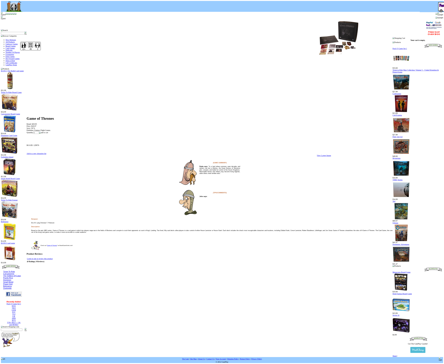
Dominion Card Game (9, 135)
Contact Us (210, 359)
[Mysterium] (401, 176)
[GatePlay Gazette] (418, 350)
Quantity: (30, 132)
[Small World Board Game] (9, 196)
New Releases (11, 40)
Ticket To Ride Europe (9, 200)
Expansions (10, 54)
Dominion (7, 280)
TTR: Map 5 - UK (14, 323)
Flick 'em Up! (398, 137)
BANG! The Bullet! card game (12, 71)
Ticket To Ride (9, 272)
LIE (13, 316)
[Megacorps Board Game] (401, 290)
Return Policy (245, 359)
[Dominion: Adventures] (401, 262)
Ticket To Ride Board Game (11, 92)
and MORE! (13, 325)
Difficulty (9, 50)
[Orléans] (401, 241)
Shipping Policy (233, 359)
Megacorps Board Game (401, 272)
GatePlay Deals (11, 65)
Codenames (397, 94)
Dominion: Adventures (401, 244)
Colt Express (397, 115)
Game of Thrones (52, 245)
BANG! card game (8, 243)
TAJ (13, 314)
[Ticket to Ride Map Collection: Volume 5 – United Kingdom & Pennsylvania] (401, 90)
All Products (10, 42)
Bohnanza (4, 222)
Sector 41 (396, 315)
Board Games (11, 46)
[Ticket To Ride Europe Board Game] (9, 218)
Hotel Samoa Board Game (402, 294)
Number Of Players (13, 52)
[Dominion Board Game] (9, 153)
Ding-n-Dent (10, 61)
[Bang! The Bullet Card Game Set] (9, 89)
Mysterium (396, 158)
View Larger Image (324, 156)
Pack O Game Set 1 (14, 304)
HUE (14, 306)
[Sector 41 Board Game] (401, 333)
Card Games (10, 48)
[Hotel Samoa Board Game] (401, 312)
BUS (14, 321)
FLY (13, 312)
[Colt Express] (401, 133)
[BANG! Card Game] (9, 261)
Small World (8, 282)
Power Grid (7, 284)
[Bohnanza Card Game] (9, 239)
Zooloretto (7, 288)
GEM (14, 310)
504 (394, 201)
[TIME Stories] (401, 198)
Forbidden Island (7, 157)
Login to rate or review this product (40, 259)
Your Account (221, 359)
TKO (14, 308)
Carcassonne (8, 274)
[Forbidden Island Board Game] (9, 175)
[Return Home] (12, 11)
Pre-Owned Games (13, 59)
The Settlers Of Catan (12, 276)
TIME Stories (397, 180)
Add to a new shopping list (36, 154)
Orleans (395, 223)
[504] (401, 219)
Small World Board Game (10, 179)
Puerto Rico (8, 278)
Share (395, 356)
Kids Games (10, 57)
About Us (201, 359)
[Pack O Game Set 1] (401, 66)
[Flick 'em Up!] (401, 155)
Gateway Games (12, 44)
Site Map (193, 359)
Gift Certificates (11, 63)
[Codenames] (401, 112)
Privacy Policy (256, 359)
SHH (14, 318)
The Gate (185, 359)
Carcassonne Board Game (10, 114)
